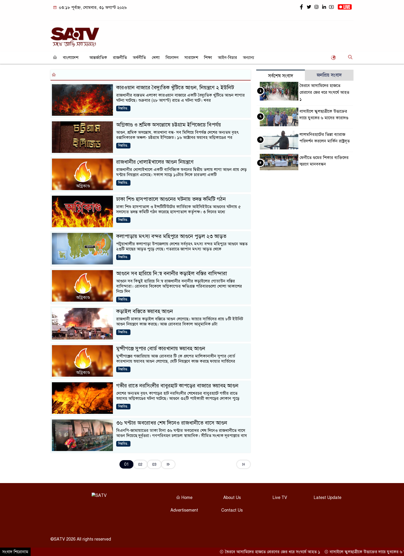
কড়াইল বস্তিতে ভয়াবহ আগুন (144, 311)
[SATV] (74, 34)
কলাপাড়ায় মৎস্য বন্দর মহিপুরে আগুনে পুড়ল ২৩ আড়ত (171, 236)
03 (154, 464)
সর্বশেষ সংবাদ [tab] (280, 76)
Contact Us (232, 510)
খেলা (156, 57)
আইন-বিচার (227, 57)
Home (186, 497)
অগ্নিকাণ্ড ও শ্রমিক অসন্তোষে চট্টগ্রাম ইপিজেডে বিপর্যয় (168, 124)
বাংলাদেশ (70, 57)
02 (140, 464)
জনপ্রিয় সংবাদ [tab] (329, 75)
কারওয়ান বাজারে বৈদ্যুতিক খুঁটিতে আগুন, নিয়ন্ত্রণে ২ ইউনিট (175, 87)
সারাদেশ (191, 57)
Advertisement (184, 510)
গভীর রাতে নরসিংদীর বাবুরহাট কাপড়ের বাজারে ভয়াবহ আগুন (177, 385)
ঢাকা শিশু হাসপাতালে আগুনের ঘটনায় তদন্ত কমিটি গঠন (171, 199)
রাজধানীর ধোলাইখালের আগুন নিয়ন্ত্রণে (155, 162)
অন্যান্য (248, 57)
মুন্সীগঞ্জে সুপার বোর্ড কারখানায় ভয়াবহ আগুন (160, 348)
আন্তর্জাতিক (98, 57)
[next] (168, 464)
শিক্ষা (208, 57)
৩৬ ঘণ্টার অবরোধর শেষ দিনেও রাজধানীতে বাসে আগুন (171, 422)
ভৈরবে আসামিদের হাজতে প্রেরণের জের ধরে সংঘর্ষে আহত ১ (324, 92)
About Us (232, 497)
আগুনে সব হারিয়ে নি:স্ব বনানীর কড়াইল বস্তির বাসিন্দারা (171, 273)
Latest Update (327, 497)
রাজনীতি (120, 57)
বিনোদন (172, 57)
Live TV (280, 497)
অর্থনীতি (139, 57)
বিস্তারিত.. (123, 108)
